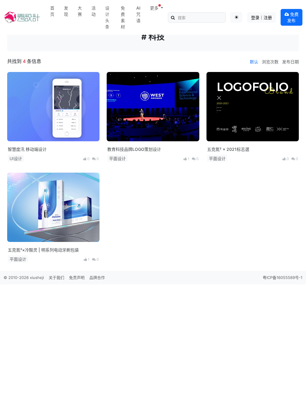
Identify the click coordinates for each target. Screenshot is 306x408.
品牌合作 (97, 277)
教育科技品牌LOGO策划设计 (134, 149)
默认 (254, 61)
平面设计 (117, 158)
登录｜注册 (261, 17)
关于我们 (56, 277)
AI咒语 (138, 14)
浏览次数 (270, 61)
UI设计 (16, 158)
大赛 (80, 11)
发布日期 (290, 61)
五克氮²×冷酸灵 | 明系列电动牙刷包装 (43, 249)
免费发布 (293, 17)
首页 (52, 11)
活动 (93, 11)
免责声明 (77, 277)
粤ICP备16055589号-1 (282, 277)
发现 (66, 11)
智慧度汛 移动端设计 (27, 149)
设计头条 (107, 17)
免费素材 (123, 17)
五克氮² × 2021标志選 (228, 149)
